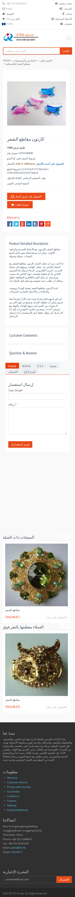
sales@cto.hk (18, 847)
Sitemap (12, 805)
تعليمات (68, 24)
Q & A (40, 366)
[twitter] (16, 224)
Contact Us (13, 796)
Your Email (15, 390)
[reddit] (48, 224)
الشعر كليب (45, 60)
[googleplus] (22, 224)
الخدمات (67, 8)
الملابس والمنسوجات (24, 60)
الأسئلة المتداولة (63, 19)
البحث (65, 51)
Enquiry (12, 366)
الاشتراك (64, 879)
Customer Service (17, 782)
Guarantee (13, 791)
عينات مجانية (65, 3)
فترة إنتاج (30, 372)
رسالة (12, 404)
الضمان (13, 372)
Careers (11, 800)
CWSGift (6, 60)
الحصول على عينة (40, 619)
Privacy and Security (19, 787)
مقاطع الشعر (63, 610)
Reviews (26, 366)
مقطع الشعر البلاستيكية (18, 64)
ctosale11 (16, 852)
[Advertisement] (37, 489)
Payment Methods (17, 810)
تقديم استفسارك (20, 444)
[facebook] (9, 224)
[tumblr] (35, 224)
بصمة (53, 366)
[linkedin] (29, 224)
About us (12, 777)
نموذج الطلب (21, 204)
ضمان (69, 13)
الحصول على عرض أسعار (28, 196)
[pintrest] (41, 224)
